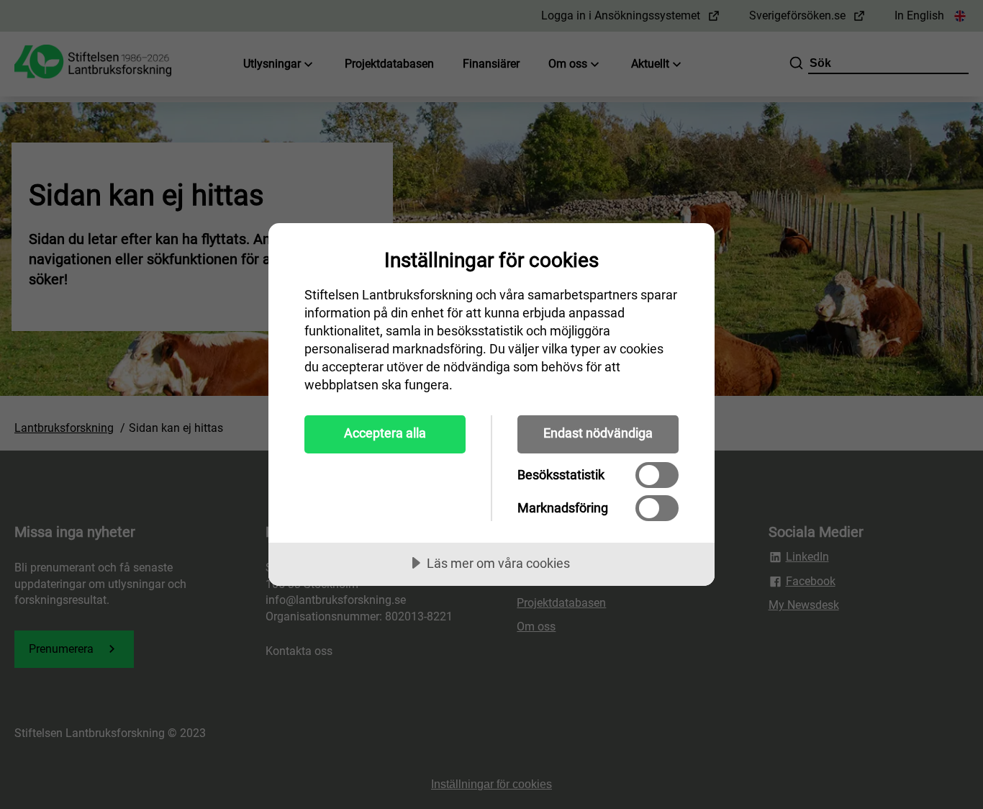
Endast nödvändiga (598, 432)
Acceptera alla (385, 432)
